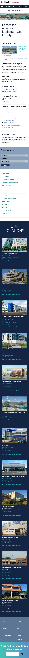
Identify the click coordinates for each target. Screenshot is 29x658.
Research (18, 635)
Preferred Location (5, 153)
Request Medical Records (8, 210)
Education (18, 632)
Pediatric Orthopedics (9, 122)
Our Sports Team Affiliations (9, 198)
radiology (13, 139)
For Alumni (4, 204)
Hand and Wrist (7, 113)
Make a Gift (4, 207)
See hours (12, 654)
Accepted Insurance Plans (8, 179)
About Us (4, 625)
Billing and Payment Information (10, 182)
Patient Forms (19, 625)
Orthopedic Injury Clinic (9, 120)
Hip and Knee (7, 115)
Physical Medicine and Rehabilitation (12, 125)
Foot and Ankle (7, 110)
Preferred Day (4, 158)
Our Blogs (4, 192)
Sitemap (4, 628)
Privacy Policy (19, 639)
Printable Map (8, 55)
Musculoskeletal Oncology (10, 118)
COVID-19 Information (7, 214)
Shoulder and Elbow (8, 127)
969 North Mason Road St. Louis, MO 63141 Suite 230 (7, 572)
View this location (6, 263)
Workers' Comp (6, 201)
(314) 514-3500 (5, 260)
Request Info (5, 188)
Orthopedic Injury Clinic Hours (9, 95)
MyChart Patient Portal (7, 185)
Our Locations (5, 176)
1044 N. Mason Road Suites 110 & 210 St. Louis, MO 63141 (7, 385)
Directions (18, 621)
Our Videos (4, 195)
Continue (5, 165)
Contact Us (5, 632)
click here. (11, 81)
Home (3, 621)
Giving (17, 628)
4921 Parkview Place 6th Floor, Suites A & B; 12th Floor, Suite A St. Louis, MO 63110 (11, 257)
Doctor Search (5, 173)
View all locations (16, 263)
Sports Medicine (7, 130)
